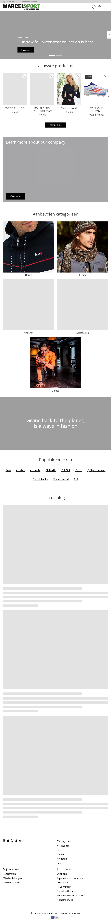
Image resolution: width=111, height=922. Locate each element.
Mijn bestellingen (12, 878)
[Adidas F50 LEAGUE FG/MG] (96, 89)
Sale (59, 863)
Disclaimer (62, 882)
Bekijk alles (55, 125)
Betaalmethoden (66, 891)
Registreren (9, 873)
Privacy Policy (64, 886)
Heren (28, 275)
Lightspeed (76, 913)
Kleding (82, 275)
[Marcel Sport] (21, 7)
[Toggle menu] (105, 7)
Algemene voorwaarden (70, 878)
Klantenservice (65, 899)
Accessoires (82, 332)
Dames (55, 390)
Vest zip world (69, 108)
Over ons (62, 873)
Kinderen (28, 332)
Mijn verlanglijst (11, 882)
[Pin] (52, 917)
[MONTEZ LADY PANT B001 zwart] (42, 89)
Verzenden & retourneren (71, 895)
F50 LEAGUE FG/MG (96, 110)
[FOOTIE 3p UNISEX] (15, 89)
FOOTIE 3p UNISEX (15, 108)
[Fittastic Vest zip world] (69, 89)
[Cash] (57, 917)
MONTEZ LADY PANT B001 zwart (42, 110)
